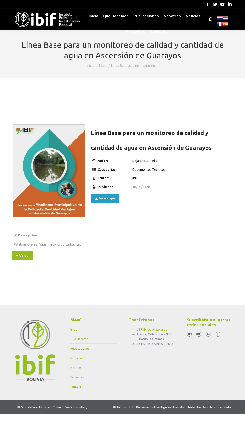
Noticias (76, 367)
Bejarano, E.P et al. (145, 161)
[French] (220, 26)
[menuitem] (93, 16)
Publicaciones (79, 348)
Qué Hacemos (80, 339)
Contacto (76, 386)
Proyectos (77, 377)
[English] (225, 19)
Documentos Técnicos (149, 169)
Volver (24, 255)
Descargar (106, 198)
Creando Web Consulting (70, 407)
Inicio (74, 329)
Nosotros (77, 358)
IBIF (135, 178)
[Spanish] (225, 26)
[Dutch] (220, 19)
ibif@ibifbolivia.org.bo (151, 329)
